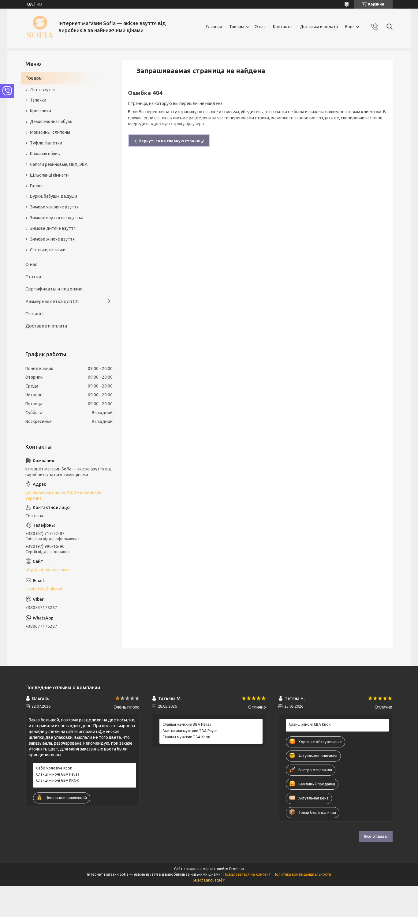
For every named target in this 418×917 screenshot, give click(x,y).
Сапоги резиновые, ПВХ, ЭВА (59, 164)
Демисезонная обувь (51, 121)
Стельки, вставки (47, 249)
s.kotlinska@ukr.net (44, 588)
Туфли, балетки (46, 142)
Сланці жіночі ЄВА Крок (309, 724)
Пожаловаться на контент (247, 874)
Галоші (36, 185)
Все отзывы (376, 836)
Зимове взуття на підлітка (56, 217)
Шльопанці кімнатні (49, 175)
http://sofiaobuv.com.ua (48, 569)
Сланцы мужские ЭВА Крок (186, 737)
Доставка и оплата (319, 26)
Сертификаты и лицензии (54, 288)
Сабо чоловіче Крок (54, 768)
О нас (260, 26)
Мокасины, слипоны (50, 132)
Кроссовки (40, 110)
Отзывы (34, 313)
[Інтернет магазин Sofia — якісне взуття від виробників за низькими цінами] (39, 27)
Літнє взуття (42, 89)
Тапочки (38, 100)
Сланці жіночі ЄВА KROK (57, 780)
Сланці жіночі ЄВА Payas (57, 774)
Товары (236, 26)
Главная (214, 26)
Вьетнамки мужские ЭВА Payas (189, 731)
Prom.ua (236, 869)
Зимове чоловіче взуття (54, 206)
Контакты (283, 26)
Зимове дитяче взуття (53, 228)
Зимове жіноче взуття (52, 239)
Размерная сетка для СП (52, 301)
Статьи (33, 276)
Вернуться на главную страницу (171, 141)
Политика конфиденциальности (302, 874)
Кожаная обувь (45, 153)
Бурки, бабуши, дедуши (53, 196)
